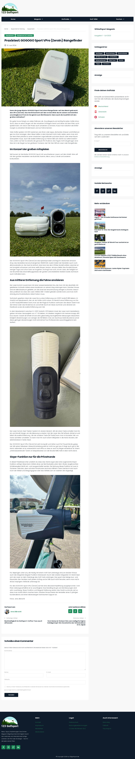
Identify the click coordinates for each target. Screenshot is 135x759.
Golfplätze (113, 57)
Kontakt (38, 722)
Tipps (98, 64)
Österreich (102, 112)
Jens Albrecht (15, 612)
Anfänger (99, 53)
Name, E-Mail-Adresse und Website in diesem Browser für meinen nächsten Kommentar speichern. (38, 687)
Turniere (106, 64)
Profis (121, 60)
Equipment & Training (18, 29)
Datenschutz (73, 722)
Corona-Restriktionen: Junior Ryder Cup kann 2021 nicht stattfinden (111, 269)
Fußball (105, 725)
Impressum (39, 725)
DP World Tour (101, 57)
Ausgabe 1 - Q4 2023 (102, 35)
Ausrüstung (110, 53)
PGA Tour (112, 60)
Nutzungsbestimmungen (78, 725)
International (101, 60)
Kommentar (8, 651)
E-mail (48, 672)
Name (6, 672)
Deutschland (122, 53)
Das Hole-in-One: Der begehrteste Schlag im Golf (111, 231)
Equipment (30, 29)
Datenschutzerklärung (101, 157)
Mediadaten (39, 732)
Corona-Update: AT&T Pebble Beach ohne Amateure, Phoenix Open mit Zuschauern (110, 256)
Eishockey (106, 722)
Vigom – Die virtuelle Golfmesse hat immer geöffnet (110, 218)
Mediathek (39, 729)
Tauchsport (107, 729)
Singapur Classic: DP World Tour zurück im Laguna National (111, 243)
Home (6, 29)
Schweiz (101, 117)
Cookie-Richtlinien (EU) (77, 729)
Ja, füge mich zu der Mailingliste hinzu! (18, 690)
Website (6, 679)
